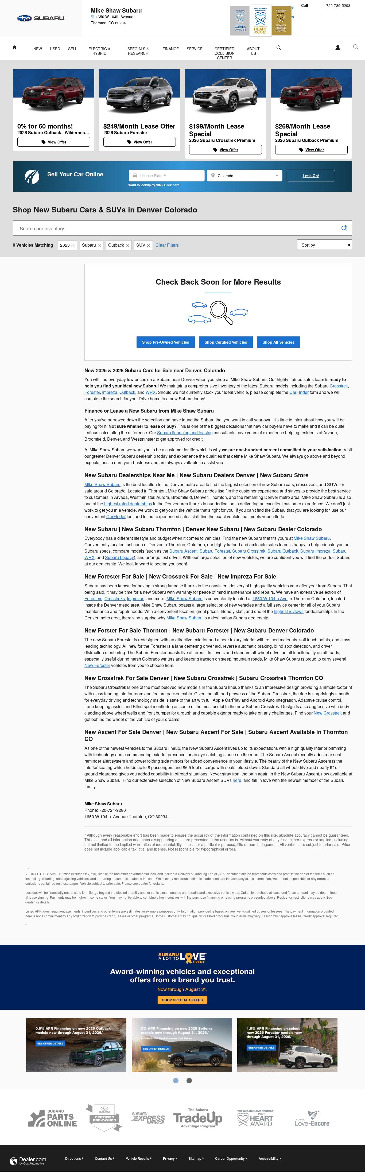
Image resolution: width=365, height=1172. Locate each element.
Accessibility (268, 1158)
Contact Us (103, 1158)
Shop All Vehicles (278, 342)
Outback (116, 245)
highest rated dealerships (128, 503)
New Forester (97, 665)
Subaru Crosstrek (248, 551)
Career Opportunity (230, 1158)
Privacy (169, 1158)
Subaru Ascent (183, 551)
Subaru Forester (215, 551)
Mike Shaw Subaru (102, 484)
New (37, 48)
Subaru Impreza (315, 551)
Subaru (89, 245)
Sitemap (195, 1158)
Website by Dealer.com (28, 1161)
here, (237, 780)
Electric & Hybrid (99, 49)
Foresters (93, 598)
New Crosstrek (328, 713)
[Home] (41, 18)
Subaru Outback (282, 551)
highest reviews (289, 611)
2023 (65, 245)
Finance (170, 48)
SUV (140, 245)
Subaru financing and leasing (185, 432)
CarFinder (299, 392)
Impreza (109, 392)
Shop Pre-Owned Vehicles (165, 342)
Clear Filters (167, 245)
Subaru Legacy (119, 557)
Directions (73, 1158)
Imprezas (135, 598)
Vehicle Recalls (137, 1158)
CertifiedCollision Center (225, 49)
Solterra (182, 1046)
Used (55, 48)
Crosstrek (339, 386)
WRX (151, 392)
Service (195, 48)
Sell (72, 48)
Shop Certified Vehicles (226, 342)
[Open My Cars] (336, 48)
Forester (92, 392)
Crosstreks (114, 598)
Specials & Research (138, 49)
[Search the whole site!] (356, 47)
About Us (253, 49)
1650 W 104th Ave (270, 598)
